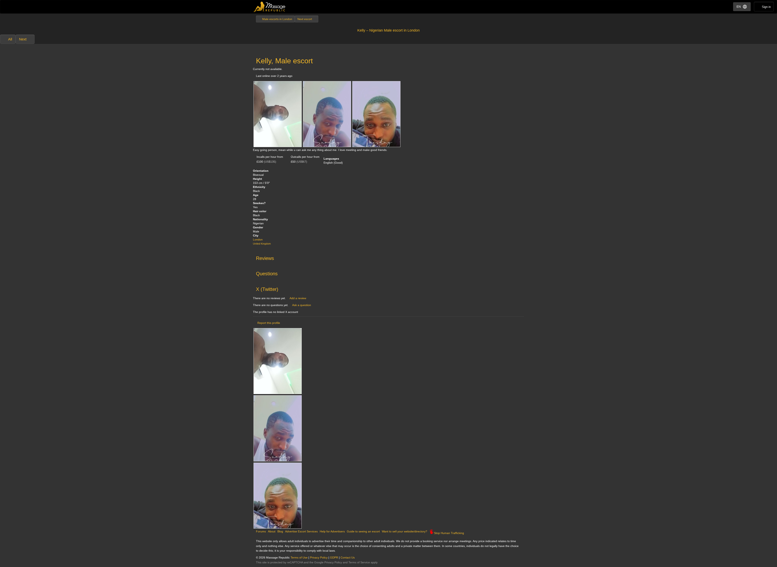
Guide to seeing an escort (363, 531)
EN (739, 6)
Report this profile (268, 322)
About (271, 531)
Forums (261, 531)
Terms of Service (359, 562)
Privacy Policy (319, 557)
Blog (280, 531)
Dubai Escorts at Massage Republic (269, 6)
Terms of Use (299, 557)
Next (23, 39)
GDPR (334, 557)
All (10, 39)
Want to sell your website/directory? (404, 531)
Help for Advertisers (332, 531)
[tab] (388, 257)
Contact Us (348, 557)
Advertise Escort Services (301, 531)
